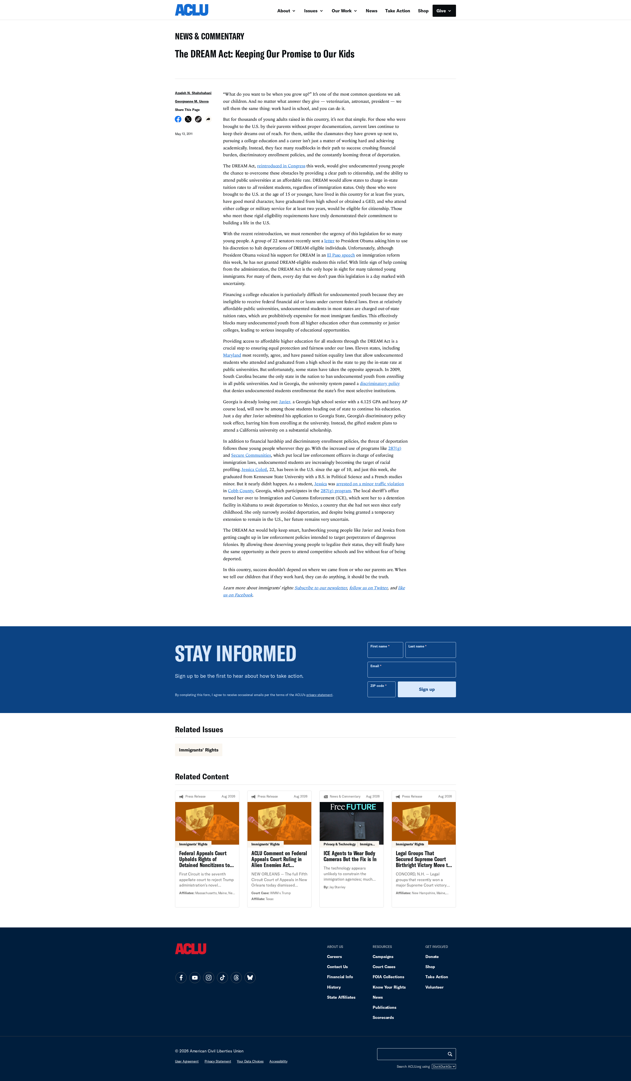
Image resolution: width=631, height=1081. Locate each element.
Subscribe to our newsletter (321, 588)
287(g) (394, 448)
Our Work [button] (342, 10)
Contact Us (337, 966)
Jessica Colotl (254, 469)
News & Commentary (207, 38)
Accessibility (278, 1061)
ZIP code (377, 686)
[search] (450, 1054)
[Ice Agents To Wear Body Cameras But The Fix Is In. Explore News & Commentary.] (352, 849)
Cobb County (240, 490)
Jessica (320, 484)
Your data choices (250, 1061)
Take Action (397, 10)
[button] (198, 120)
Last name (416, 646)
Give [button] (442, 10)
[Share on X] (188, 120)
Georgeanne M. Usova (192, 101)
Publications (384, 1007)
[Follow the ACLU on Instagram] (208, 978)
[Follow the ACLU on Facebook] (181, 978)
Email (374, 666)
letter (329, 241)
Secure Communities (251, 455)
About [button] (284, 10)
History (334, 987)
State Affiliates (341, 997)
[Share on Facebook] (178, 120)
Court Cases (384, 966)
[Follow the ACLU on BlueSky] (250, 978)
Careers (334, 956)
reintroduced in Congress (281, 166)
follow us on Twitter (368, 588)
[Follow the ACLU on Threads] (236, 978)
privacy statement (319, 695)
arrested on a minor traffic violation (370, 484)
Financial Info (340, 976)
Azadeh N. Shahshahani (193, 93)
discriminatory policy (380, 383)
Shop (423, 10)
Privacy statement (218, 1061)
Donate (432, 956)
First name (378, 646)
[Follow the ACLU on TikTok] (222, 978)
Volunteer (434, 987)
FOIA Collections (388, 976)
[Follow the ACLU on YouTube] (195, 978)
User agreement (187, 1061)
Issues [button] (311, 10)
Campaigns (383, 956)
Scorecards (383, 1017)
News (371, 10)
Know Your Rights (389, 987)
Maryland (232, 355)
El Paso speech (341, 255)
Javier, (285, 401)
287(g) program (336, 490)
